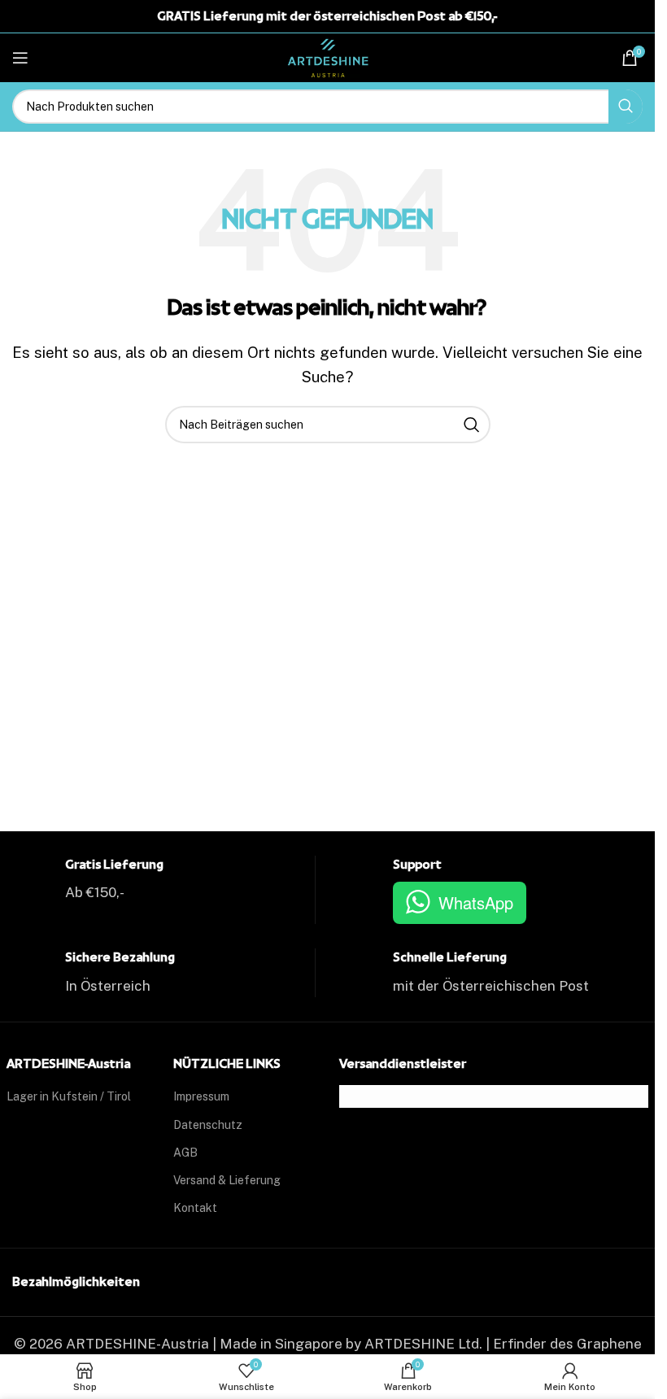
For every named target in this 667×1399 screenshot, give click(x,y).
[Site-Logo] (327, 56)
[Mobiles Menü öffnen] (20, 57)
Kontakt (195, 1207)
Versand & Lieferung (227, 1180)
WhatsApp (475, 902)
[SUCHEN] (625, 106)
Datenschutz (207, 1124)
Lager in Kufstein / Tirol (69, 1096)
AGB (185, 1152)
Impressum (201, 1096)
